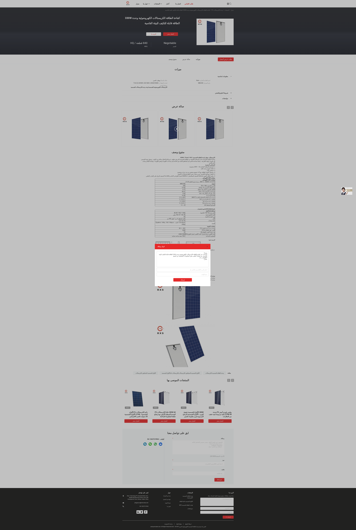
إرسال (183, 280)
